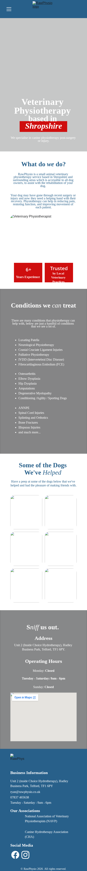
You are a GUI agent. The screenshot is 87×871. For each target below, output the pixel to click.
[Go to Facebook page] (15, 855)
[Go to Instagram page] (25, 855)
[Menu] (8, 9)
